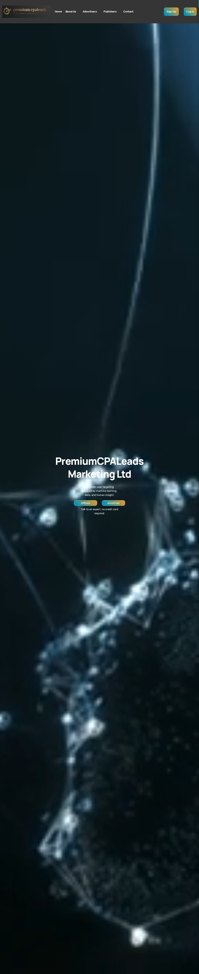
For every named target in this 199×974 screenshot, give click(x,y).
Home (58, 11)
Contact (128, 11)
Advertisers (90, 11)
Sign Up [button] (171, 11)
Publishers (110, 11)
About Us (70, 11)
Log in (190, 11)
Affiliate (85, 503)
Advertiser (113, 503)
